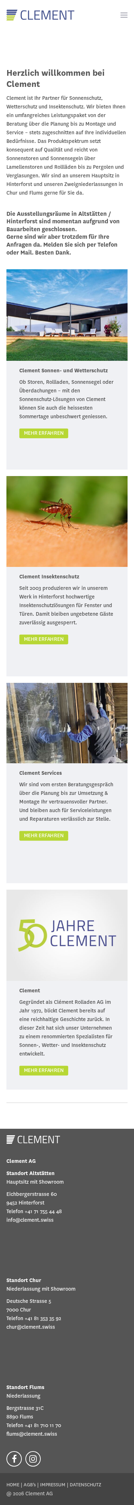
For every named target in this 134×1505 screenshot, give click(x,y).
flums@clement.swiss (31, 1434)
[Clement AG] (40, 15)
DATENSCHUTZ (85, 1485)
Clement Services (40, 773)
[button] (121, 15)
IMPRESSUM (52, 1485)
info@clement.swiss (30, 1220)
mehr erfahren (44, 433)
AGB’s (30, 1485)
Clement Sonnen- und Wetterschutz (63, 370)
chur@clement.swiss (30, 1327)
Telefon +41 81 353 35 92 (33, 1318)
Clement (29, 990)
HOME (12, 1485)
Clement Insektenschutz (49, 576)
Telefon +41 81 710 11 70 (33, 1425)
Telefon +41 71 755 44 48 (34, 1211)
